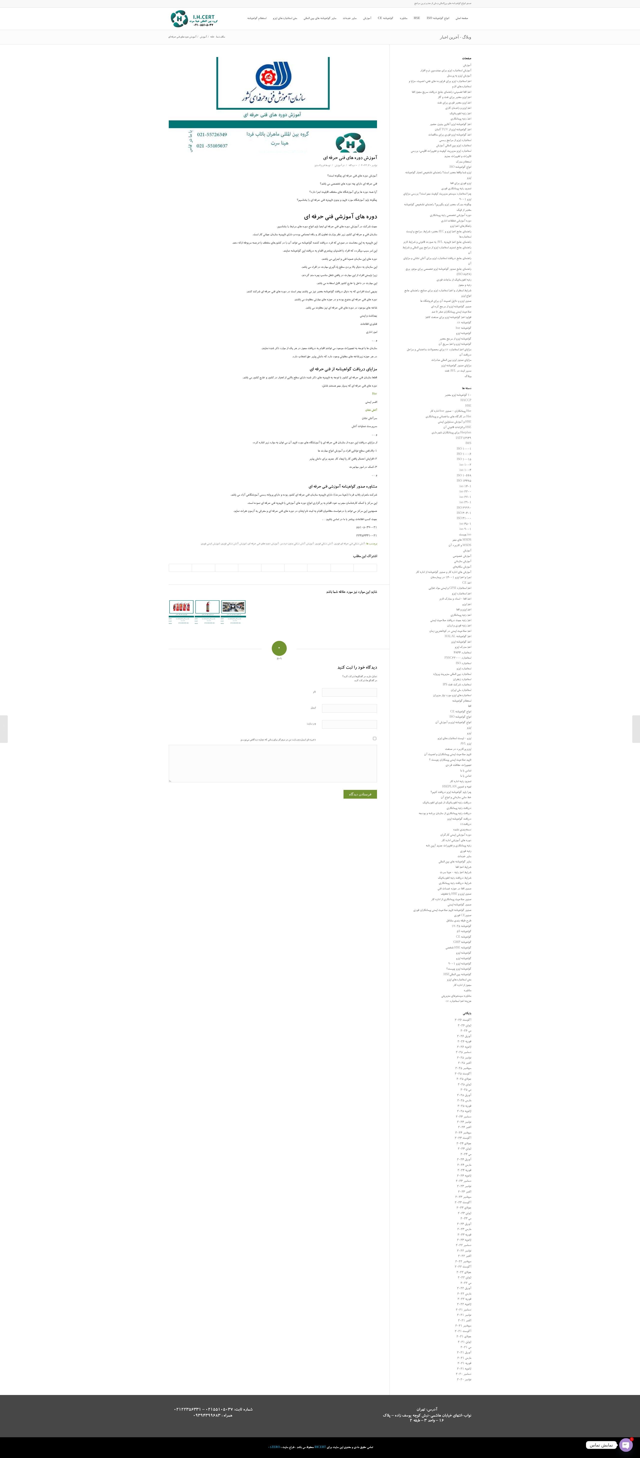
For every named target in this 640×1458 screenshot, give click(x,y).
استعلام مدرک (463, 162)
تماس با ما (465, 771)
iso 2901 (465, 502)
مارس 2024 (464, 1165)
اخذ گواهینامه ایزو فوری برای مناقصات (449, 135)
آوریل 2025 (464, 1095)
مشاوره (467, 990)
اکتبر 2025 (464, 1063)
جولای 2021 (463, 1336)
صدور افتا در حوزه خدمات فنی (454, 889)
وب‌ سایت (311, 724)
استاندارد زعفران (462, 679)
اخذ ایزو (466, 604)
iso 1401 (465, 486)
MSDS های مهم (461, 540)
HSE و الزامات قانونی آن (457, 427)
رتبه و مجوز (464, 285)
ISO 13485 (464, 481)
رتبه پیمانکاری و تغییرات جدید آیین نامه (448, 846)
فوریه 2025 (464, 1106)
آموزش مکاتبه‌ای (462, 567)
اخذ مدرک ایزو (463, 647)
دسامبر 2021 (463, 1310)
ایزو (469, 728)
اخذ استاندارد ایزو (461, 594)
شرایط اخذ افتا (463, 867)
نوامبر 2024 (464, 1122)
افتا (469, 706)
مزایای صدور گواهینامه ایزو (456, 366)
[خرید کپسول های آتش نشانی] (207, 612)
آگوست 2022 (463, 1267)
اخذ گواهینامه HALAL (458, 636)
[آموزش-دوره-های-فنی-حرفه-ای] (273, 105)
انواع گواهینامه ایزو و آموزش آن (453, 722)
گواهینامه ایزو (463, 333)
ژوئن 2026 (464, 1025)
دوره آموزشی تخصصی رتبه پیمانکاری (450, 215)
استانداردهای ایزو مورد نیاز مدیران (452, 695)
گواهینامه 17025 (461, 926)
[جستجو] (241, 19)
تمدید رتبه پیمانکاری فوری (456, 189)
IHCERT (320, 1447)
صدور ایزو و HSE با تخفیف (456, 894)
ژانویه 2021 (464, 1369)
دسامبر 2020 (463, 1374)
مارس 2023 (464, 1229)
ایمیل (313, 708)
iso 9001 (465, 529)
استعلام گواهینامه (461, 701)
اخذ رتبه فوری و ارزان (459, 626)
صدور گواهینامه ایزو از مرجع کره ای (451, 307)
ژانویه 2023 (464, 1240)
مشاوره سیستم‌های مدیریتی (456, 996)
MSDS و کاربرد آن (459, 545)
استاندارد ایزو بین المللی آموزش (453, 146)
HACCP (465, 400)
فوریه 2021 (464, 1363)
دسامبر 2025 (463, 1052)
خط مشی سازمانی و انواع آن (456, 797)
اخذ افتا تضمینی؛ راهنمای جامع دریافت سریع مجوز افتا (441, 92)
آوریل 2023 (464, 1224)
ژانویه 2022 (464, 1304)
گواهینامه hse (463, 328)
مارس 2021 (464, 1358)
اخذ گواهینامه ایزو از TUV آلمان (453, 130)
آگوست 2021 (463, 1331)
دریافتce (465, 824)
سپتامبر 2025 (463, 1068)
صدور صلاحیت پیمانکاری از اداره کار (451, 899)
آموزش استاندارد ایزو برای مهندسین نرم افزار (445, 71)
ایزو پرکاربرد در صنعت (458, 749)
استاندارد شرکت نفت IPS (457, 685)
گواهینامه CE (463, 937)
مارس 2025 (464, 1100)
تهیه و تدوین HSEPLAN (456, 787)
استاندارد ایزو (463, 669)
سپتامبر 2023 (463, 1197)
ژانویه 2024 (464, 1176)
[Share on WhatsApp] (319, 568)
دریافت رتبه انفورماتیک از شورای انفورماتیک (446, 803)
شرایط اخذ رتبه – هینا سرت (455, 872)
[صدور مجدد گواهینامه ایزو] (636, 729)
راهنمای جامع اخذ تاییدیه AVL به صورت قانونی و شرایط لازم (437, 242)
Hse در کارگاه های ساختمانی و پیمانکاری (448, 417)
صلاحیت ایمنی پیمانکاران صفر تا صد (451, 312)
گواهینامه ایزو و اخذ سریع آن (454, 344)
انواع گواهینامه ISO (460, 167)
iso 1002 (465, 465)
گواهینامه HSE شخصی (458, 948)
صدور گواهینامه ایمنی (459, 905)
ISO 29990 (464, 508)
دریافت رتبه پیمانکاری (458, 808)
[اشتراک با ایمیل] (180, 568)
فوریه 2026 (464, 1041)
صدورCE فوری (462, 915)
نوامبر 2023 (464, 1186)
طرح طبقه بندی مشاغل (458, 921)
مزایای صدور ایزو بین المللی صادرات (451, 360)
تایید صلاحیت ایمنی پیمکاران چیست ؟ (450, 760)
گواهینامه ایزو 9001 (459, 964)
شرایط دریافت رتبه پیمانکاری (455, 883)
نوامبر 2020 (464, 1379)
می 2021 (465, 1347)
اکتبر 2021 (464, 1320)
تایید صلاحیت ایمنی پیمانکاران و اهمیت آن (447, 754)
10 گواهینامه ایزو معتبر (458, 395)
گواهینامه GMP (462, 942)
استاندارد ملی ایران (461, 690)
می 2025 (465, 1090)
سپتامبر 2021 (463, 1326)
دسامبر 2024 (463, 1117)
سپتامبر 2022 (463, 1261)
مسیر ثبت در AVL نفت (458, 371)
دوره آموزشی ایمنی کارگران (455, 835)
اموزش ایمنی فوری (210, 544)
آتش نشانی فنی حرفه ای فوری (349, 544)
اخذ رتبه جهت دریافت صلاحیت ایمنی (450, 620)
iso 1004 (465, 470)
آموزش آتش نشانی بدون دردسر (297, 544)
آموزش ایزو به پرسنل (459, 76)
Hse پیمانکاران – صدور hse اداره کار (450, 411)
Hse (374, 394)
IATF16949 (463, 438)
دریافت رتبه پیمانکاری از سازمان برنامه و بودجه (445, 813)
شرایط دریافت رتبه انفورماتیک (454, 878)
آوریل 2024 (464, 1159)
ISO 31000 (464, 518)
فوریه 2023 (464, 1235)
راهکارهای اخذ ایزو (460, 226)
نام (314, 692)
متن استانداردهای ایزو (459, 980)
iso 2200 (465, 492)
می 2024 (465, 1154)
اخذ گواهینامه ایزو (461, 642)
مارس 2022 (464, 1294)
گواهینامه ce (464, 323)
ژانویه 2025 (464, 1111)
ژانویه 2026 (464, 1047)
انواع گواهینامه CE (460, 712)
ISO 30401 (464, 513)
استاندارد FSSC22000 (457, 658)
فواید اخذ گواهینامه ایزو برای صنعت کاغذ (448, 317)
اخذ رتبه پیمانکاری (460, 119)
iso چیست (465, 535)
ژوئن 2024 (464, 1149)
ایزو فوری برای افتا (460, 183)
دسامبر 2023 (463, 1181)
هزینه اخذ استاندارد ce (458, 1001)
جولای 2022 (463, 1272)
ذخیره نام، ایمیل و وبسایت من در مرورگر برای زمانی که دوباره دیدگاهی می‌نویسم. (278, 740)
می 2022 (465, 1283)
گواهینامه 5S (464, 931)
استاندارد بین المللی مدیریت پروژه (452, 674)
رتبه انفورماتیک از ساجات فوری (453, 280)
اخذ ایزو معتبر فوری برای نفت (454, 103)
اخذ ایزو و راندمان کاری (458, 108)
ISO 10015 (464, 459)
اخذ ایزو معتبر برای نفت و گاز (454, 97)
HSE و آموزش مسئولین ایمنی (454, 422)
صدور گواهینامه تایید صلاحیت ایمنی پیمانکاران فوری (442, 910)
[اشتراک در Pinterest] (295, 568)
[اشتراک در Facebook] (365, 568)
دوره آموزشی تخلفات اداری (456, 221)
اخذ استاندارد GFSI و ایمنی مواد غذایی (449, 588)
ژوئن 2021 (464, 1342)
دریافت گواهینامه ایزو (459, 819)
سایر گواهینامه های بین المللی (454, 862)
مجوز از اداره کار (462, 985)
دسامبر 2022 (463, 1245)
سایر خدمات (464, 856)
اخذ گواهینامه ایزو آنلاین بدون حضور (450, 124)
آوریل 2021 (464, 1352)
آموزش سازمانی (462, 561)
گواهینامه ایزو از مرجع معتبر (455, 339)
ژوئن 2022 (464, 1277)
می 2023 (465, 1218)
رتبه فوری (465, 851)
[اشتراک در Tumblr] (249, 568)
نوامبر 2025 (464, 1058)
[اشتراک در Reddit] (203, 568)
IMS (468, 443)
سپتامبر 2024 (463, 1133)
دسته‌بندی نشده (462, 830)
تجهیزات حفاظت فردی (458, 765)
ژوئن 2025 (464, 1084)
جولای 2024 (463, 1143)
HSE (468, 406)
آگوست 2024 (463, 1138)
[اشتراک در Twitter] (342, 568)
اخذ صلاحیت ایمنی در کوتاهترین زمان (450, 631)
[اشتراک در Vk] (226, 568)
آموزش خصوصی (462, 556)
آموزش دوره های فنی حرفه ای (350, 158)
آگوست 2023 (463, 1202)
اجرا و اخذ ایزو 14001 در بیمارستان (450, 577)
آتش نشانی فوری (324, 544)
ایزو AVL (465, 744)
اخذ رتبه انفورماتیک (460, 114)
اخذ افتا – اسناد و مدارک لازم (455, 599)
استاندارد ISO (463, 663)
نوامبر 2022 (464, 1251)
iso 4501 (465, 524)
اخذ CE (466, 583)
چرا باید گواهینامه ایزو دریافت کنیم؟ (450, 792)
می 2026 (465, 1031)
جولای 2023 (463, 1208)
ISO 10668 (464, 476)
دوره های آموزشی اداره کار (456, 840)
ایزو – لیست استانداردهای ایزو (454, 738)
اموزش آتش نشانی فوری (233, 544)
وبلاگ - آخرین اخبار (455, 37)
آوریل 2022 (464, 1288)
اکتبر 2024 (464, 1127)
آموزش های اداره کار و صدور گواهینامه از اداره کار (443, 572)
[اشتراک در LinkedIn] (273, 568)
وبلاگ (467, 376)
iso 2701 (465, 497)
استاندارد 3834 (462, 653)
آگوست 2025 (463, 1074)
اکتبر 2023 (464, 1192)
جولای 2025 (463, 1079)
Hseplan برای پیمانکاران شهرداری (451, 433)
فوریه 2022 (464, 1299)
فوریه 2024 (464, 1170)
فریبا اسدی (319, 166)
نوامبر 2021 (464, 1315)
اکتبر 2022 (464, 1256)
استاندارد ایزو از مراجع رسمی (455, 140)
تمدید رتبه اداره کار (460, 781)
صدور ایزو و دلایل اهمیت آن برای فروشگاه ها (445, 301)
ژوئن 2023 (464, 1213)
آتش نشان (371, 410)
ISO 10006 (464, 454)
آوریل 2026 (464, 1036)
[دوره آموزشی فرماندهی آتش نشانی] (233, 612)
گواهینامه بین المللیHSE (457, 974)
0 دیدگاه (352, 166)
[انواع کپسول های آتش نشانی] (181, 612)
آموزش (338, 166)
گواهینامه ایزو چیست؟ (458, 969)
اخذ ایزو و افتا (463, 610)
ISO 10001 (464, 449)
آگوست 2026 (463, 1020)
